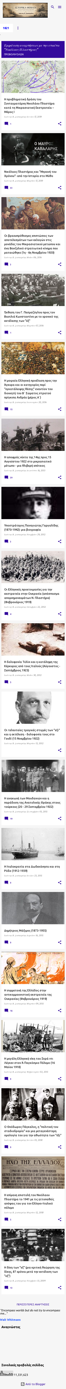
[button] (60, 124)
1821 (6, 28)
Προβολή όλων (14, 54)
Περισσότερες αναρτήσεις (33, 1304)
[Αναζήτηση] (53, 7)
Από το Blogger (35, 1384)
